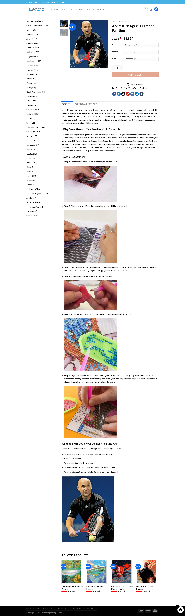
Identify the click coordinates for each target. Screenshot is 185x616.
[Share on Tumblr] (141, 94)
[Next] (104, 43)
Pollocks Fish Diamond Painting (95, 587)
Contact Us (89, 9)
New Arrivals (125, 22)
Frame (115, 51)
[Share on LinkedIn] (137, 94)
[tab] (67, 103)
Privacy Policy (32, 609)
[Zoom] (72, 64)
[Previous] (73, 43)
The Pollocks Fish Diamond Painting (72, 587)
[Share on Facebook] (114, 94)
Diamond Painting (135, 113)
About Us (81, 609)
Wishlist (101, 9)
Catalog (64, 9)
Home (56, 9)
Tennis (136, 88)
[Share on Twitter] (119, 94)
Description (67, 104)
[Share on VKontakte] (132, 94)
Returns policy (64, 609)
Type (114, 58)
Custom (74, 9)
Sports (131, 88)
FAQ (81, 9)
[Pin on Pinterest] (128, 94)
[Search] (146, 9)
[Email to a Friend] (123, 94)
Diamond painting (98, 141)
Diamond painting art (71, 134)
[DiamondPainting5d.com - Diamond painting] (37, 9)
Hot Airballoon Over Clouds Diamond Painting (122, 587)
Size (114, 45)
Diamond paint (68, 147)
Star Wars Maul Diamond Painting (146, 587)
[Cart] (156, 9)
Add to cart (135, 75)
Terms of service (48, 609)
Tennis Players (145, 88)
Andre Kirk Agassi (122, 88)
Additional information (86, 104)
